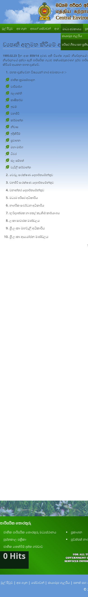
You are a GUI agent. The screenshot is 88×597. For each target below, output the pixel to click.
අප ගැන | (23, 582)
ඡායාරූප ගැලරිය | (60, 582)
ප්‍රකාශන (76, 532)
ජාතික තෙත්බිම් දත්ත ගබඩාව (23, 546)
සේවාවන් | (39, 582)
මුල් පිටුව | (8, 582)
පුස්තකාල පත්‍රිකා (14, 539)
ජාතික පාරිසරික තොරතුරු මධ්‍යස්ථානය (29, 532)
